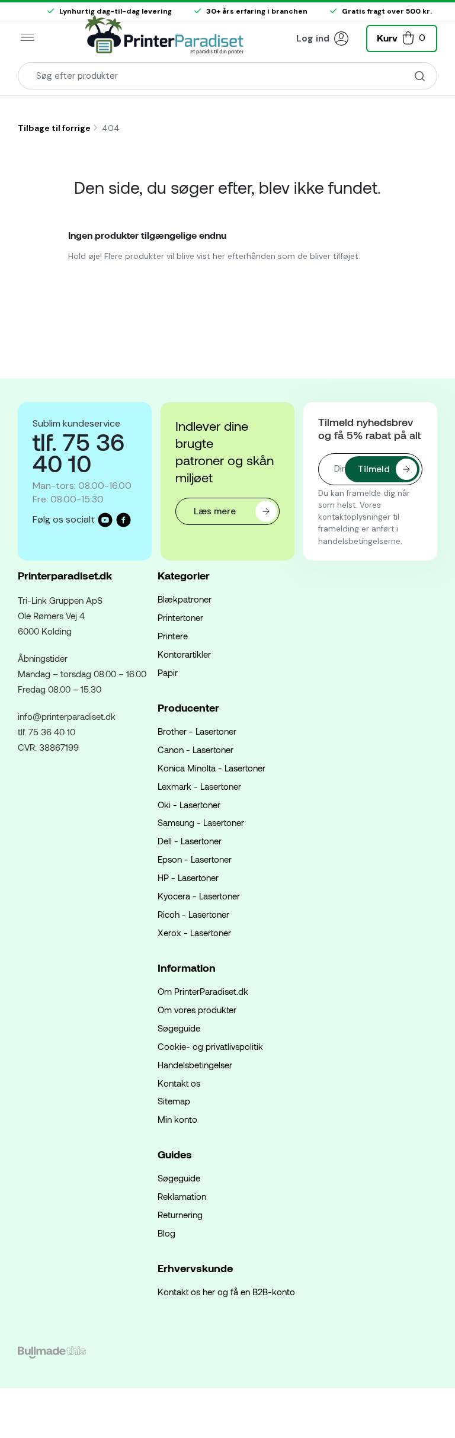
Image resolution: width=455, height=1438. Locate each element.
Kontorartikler (184, 654)
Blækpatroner (185, 599)
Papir (168, 672)
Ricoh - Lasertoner (193, 914)
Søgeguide (179, 1028)
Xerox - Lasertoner (194, 932)
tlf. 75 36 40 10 (46, 731)
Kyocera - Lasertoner (199, 896)
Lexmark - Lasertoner (199, 786)
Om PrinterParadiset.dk (203, 991)
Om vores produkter (197, 1009)
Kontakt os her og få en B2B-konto (226, 1291)
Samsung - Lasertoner (201, 822)
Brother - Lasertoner (197, 731)
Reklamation (182, 1196)
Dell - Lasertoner (190, 840)
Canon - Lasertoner (195, 749)
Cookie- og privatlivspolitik (210, 1046)
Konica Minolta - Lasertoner (211, 768)
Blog (166, 1233)
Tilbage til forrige (54, 128)
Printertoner (180, 617)
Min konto (177, 1119)
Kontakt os (179, 1083)
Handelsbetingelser (195, 1064)
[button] (401, 37)
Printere (173, 635)
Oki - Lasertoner (189, 804)
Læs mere (215, 511)
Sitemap (174, 1101)
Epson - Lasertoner (195, 859)
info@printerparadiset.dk (67, 716)
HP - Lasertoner (188, 877)
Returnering (180, 1214)
